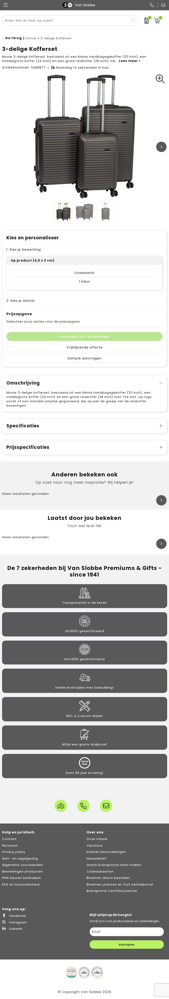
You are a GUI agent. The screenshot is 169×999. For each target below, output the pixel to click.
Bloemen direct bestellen (108, 878)
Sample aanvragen (84, 358)
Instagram (17, 922)
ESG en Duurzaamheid (21, 884)
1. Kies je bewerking (23, 249)
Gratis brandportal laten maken (114, 865)
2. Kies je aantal (20, 300)
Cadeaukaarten (100, 871)
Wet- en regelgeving (20, 858)
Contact (9, 839)
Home (31, 38)
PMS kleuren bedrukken (21, 878)
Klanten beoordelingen (106, 852)
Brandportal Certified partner (112, 891)
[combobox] (66, 20)
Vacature (95, 845)
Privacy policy (13, 852)
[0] (145, 21)
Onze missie (97, 839)
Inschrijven (127, 944)
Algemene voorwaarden (22, 865)
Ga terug (13, 38)
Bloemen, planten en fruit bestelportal (120, 884)
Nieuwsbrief (97, 858)
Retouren (10, 845)
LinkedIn (15, 928)
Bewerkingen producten (22, 871)
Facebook (17, 916)
